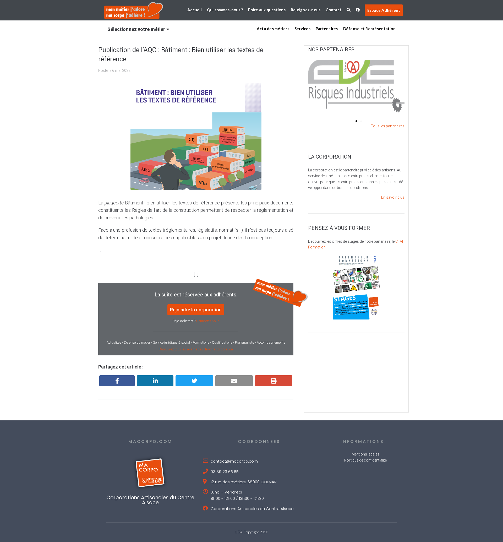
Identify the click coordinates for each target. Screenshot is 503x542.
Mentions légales (365, 454)
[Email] (234, 380)
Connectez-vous (207, 321)
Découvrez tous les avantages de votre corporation (196, 349)
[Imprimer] (273, 380)
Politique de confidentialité (365, 460)
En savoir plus (392, 197)
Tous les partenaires (387, 126)
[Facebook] (117, 380)
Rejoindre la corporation (196, 309)
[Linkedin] (155, 380)
